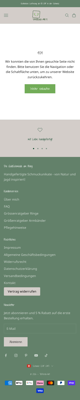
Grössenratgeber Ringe (21, 213)
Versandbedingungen (20, 276)
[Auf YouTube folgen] (36, 355)
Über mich (11, 199)
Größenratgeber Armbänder (25, 220)
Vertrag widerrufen (22, 291)
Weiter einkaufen (40, 89)
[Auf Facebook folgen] (6, 355)
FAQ (7, 206)
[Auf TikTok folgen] (46, 355)
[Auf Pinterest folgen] (26, 355)
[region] (40, 135)
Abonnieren (16, 342)
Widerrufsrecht (15, 262)
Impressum (12, 247)
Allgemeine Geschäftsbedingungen (30, 255)
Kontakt (10, 283)
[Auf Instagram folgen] (16, 355)
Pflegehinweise (15, 227)
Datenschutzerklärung (20, 269)
